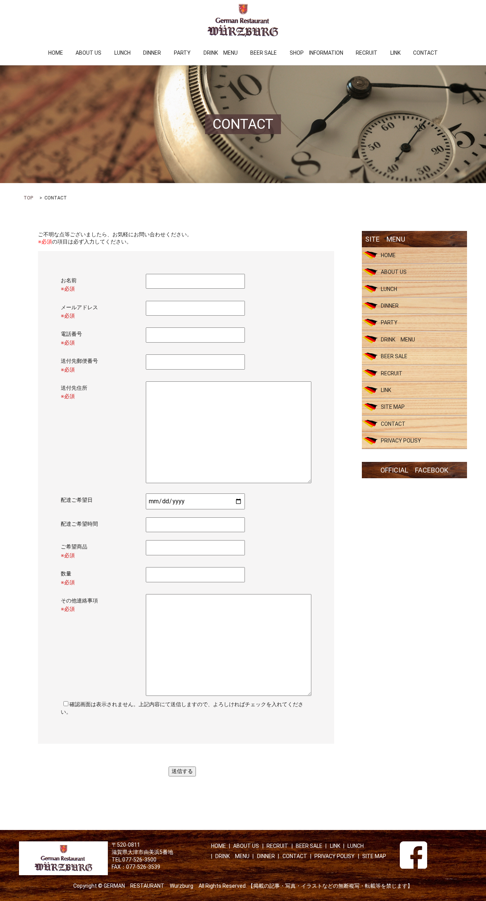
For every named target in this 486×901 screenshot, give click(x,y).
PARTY (182, 53)
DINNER (152, 53)
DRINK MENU (221, 53)
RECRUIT (366, 53)
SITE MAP (393, 407)
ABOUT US (88, 53)
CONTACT (425, 53)
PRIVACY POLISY (401, 441)
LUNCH (122, 53)
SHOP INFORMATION (316, 53)
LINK (395, 53)
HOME (55, 53)
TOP (28, 198)
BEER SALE (263, 53)
